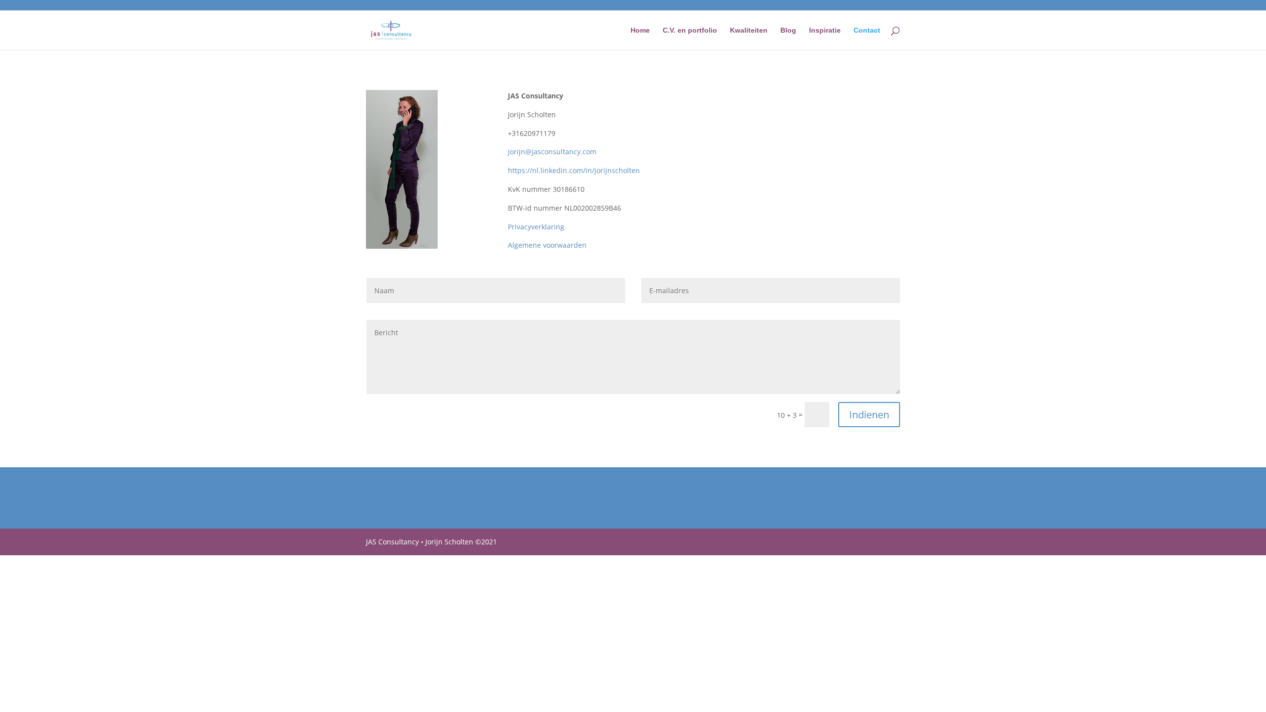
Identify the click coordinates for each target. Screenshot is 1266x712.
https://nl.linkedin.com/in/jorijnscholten (574, 170)
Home (640, 30)
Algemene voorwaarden (547, 245)
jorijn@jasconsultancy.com (552, 151)
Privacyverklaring (536, 226)
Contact (867, 30)
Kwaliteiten (749, 30)
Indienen (869, 414)
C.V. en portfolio (690, 30)
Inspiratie (825, 30)
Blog (788, 30)
